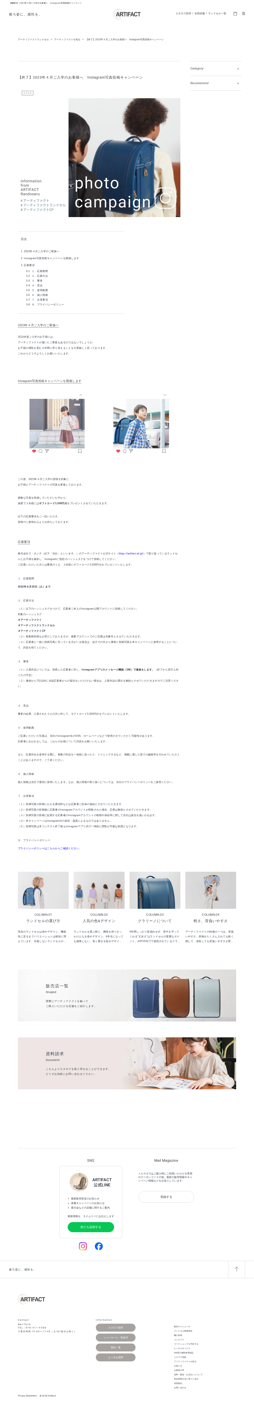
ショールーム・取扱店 (116, 1337)
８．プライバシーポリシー (45, 304)
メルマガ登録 (180, 1357)
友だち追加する (90, 1227)
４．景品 (34, 285)
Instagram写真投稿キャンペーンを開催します (51, 258)
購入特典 (178, 1335)
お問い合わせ (180, 1388)
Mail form (24, 1324)
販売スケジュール (182, 1326)
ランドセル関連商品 (183, 1331)
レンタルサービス (182, 1348)
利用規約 (178, 1383)
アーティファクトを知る (185, 1361)
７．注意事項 (37, 299)
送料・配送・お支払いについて (188, 1374)
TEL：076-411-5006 (32, 1328)
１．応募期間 (37, 271)
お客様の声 (179, 1370)
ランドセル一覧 (217, 13)
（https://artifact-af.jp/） (131, 553)
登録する (166, 1196)
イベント (27, 93)
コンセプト (179, 1340)
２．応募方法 (37, 275)
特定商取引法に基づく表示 (186, 1379)
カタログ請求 (183, 13)
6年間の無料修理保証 (184, 1353)
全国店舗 (199, 13)
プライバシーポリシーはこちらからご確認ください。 (50, 848)
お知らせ (178, 1366)
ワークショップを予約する (186, 1344)
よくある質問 (115, 1357)
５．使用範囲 (37, 290)
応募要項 (29, 265)
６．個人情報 (37, 294)
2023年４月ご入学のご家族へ (41, 251)
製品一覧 (116, 1347)
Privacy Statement (27, 1396)
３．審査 (34, 280)
